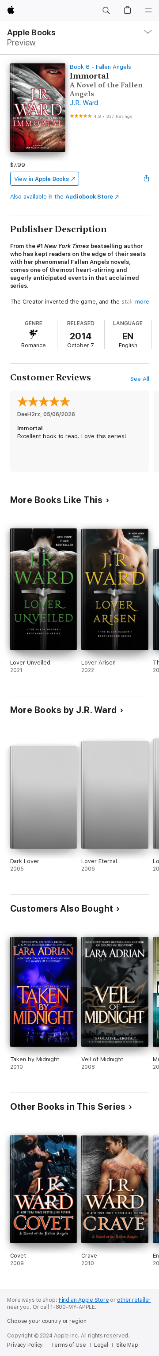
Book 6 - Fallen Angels (100, 67)
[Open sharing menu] (146, 179)
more (142, 301)
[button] (106, 10)
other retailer (134, 1300)
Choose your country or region (47, 1321)
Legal (101, 1345)
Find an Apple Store (84, 1300)
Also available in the (62, 196)
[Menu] (148, 10)
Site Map (127, 1345)
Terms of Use (68, 1345)
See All (139, 379)
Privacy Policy (25, 1345)
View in (41, 179)
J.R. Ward (84, 103)
